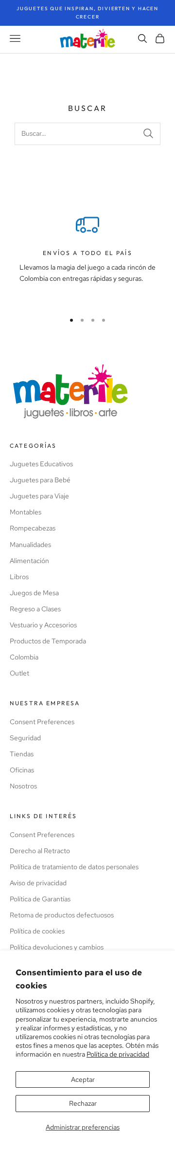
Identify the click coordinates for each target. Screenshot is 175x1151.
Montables (25, 512)
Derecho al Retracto (40, 850)
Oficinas (22, 770)
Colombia (24, 657)
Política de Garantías (40, 899)
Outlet (19, 673)
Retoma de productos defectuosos (62, 915)
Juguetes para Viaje (39, 496)
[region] (87, 258)
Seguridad (25, 737)
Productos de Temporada (48, 641)
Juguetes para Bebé (40, 479)
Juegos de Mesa (34, 592)
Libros (19, 576)
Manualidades (30, 544)
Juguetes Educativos (41, 463)
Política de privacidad (118, 1054)
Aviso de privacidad (38, 882)
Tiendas (22, 753)
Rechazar (83, 1103)
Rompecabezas (32, 528)
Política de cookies (37, 931)
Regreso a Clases (35, 608)
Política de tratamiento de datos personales (74, 866)
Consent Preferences (42, 721)
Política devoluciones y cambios (57, 947)
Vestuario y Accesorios (43, 625)
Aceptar (83, 1079)
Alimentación (29, 560)
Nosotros (23, 786)
